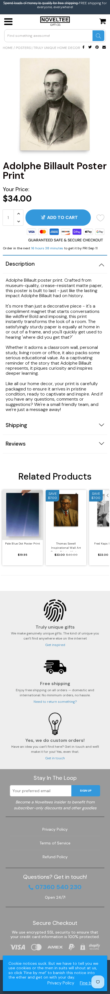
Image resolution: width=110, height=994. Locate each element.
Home (8, 48)
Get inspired (55, 645)
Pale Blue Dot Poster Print (22, 543)
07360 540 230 (58, 887)
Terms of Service (55, 843)
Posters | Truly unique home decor (48, 48)
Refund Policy (55, 856)
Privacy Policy (55, 829)
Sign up (86, 790)
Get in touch (55, 758)
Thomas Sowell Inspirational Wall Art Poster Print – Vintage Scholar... (66, 547)
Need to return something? (55, 701)
